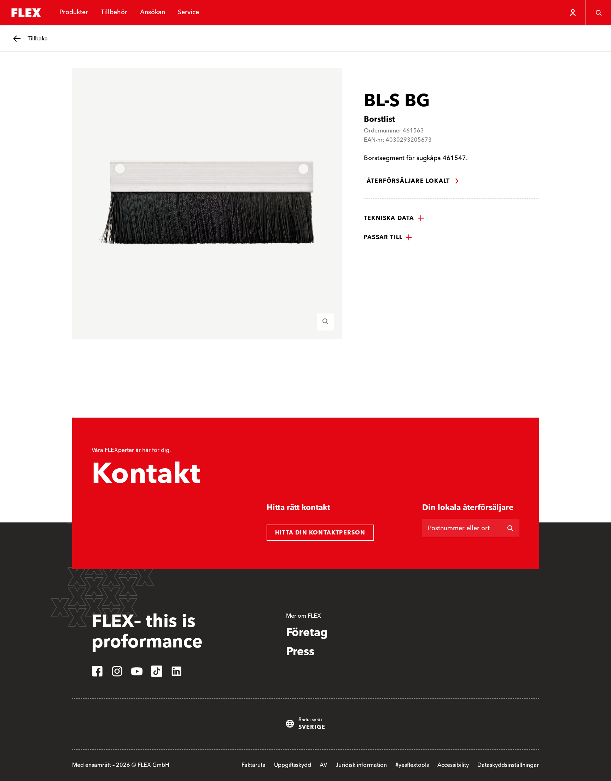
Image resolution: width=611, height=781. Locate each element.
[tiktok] (157, 671)
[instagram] (117, 671)
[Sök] (598, 13)
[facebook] (97, 671)
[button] (394, 218)
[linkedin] (176, 671)
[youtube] (137, 671)
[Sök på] (510, 528)
